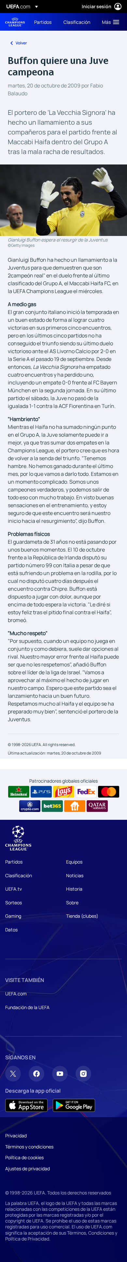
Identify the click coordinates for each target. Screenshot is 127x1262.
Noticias (74, 875)
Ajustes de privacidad (27, 1168)
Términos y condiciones (29, 1147)
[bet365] (52, 806)
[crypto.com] (29, 806)
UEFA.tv (13, 889)
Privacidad (16, 1135)
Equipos (74, 862)
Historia (74, 889)
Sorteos (13, 902)
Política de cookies (24, 1157)
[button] (109, 22)
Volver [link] (21, 43)
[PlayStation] (41, 792)
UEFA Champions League (15, 22)
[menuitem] (43, 22)
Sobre (72, 902)
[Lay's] (63, 792)
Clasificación (18, 875)
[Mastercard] (108, 792)
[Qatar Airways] (97, 806)
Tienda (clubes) (82, 916)
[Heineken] (18, 792)
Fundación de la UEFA (27, 1007)
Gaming (13, 916)
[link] (43, 22)
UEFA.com (16, 993)
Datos (11, 930)
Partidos (13, 862)
